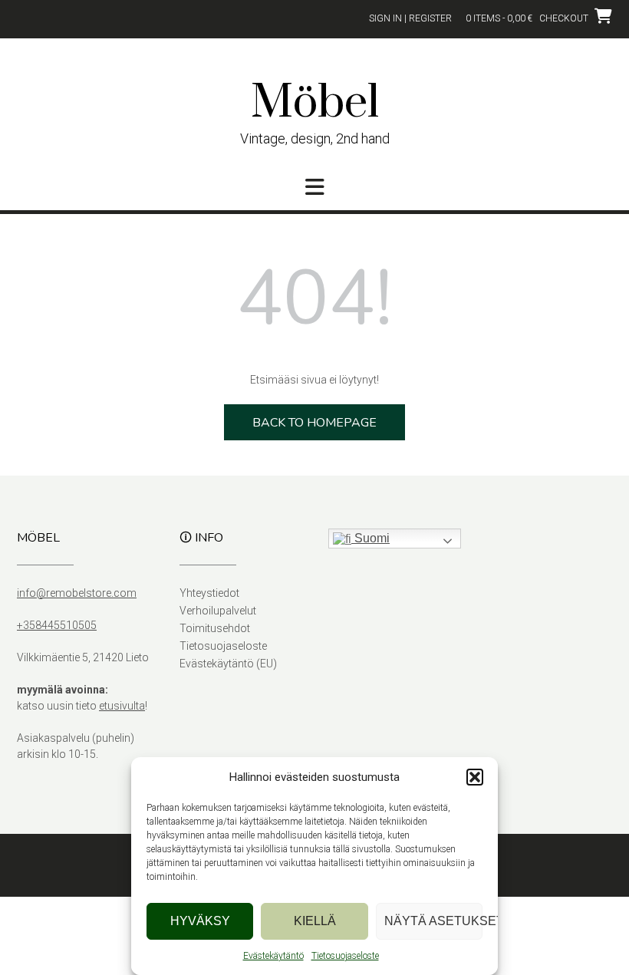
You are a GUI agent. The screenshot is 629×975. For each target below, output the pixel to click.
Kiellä (315, 920)
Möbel (315, 103)
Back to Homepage (314, 422)
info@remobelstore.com (77, 593)
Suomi (370, 538)
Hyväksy (200, 920)
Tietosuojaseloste (345, 955)
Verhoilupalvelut (217, 610)
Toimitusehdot (214, 628)
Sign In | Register (410, 18)
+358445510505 (57, 625)
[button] (474, 777)
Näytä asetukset (433, 920)
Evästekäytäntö (273, 955)
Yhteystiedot (209, 593)
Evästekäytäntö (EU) (228, 663)
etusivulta (122, 706)
